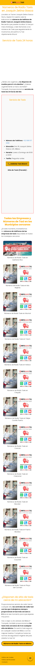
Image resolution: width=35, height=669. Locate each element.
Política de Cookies (7, 657)
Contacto (5, 662)
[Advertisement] (17, 61)
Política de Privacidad (8, 660)
